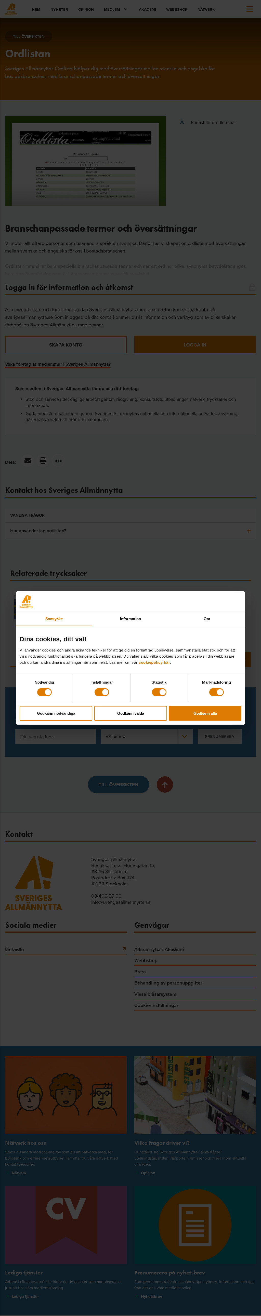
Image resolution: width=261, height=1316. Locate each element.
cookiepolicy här (154, 662)
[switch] (102, 692)
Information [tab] (130, 618)
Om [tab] (207, 618)
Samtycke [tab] (54, 618)
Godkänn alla (205, 713)
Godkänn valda (130, 713)
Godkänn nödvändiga (56, 713)
